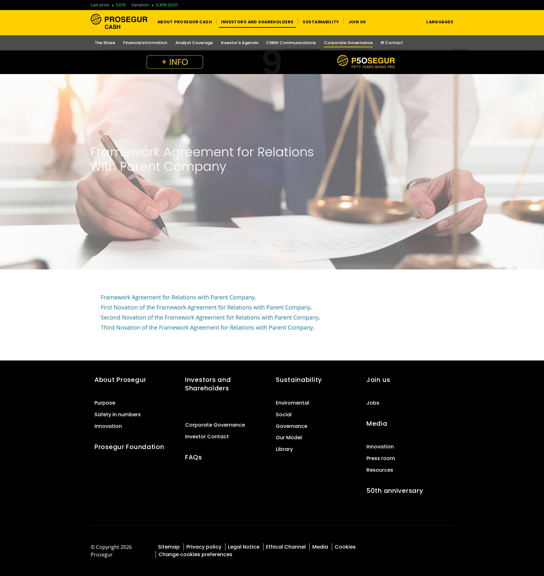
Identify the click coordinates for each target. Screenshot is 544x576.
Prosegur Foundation (129, 446)
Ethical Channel (286, 546)
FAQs (193, 457)
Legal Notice (243, 546)
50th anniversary (394, 490)
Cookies (345, 546)
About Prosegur (120, 379)
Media (377, 423)
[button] (184, 21)
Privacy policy (203, 546)
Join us (378, 379)
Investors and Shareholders (208, 384)
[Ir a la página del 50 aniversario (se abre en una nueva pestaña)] (272, 62)
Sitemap (169, 546)
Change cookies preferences (195, 554)
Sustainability (299, 379)
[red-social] (426, 546)
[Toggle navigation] (409, 21)
